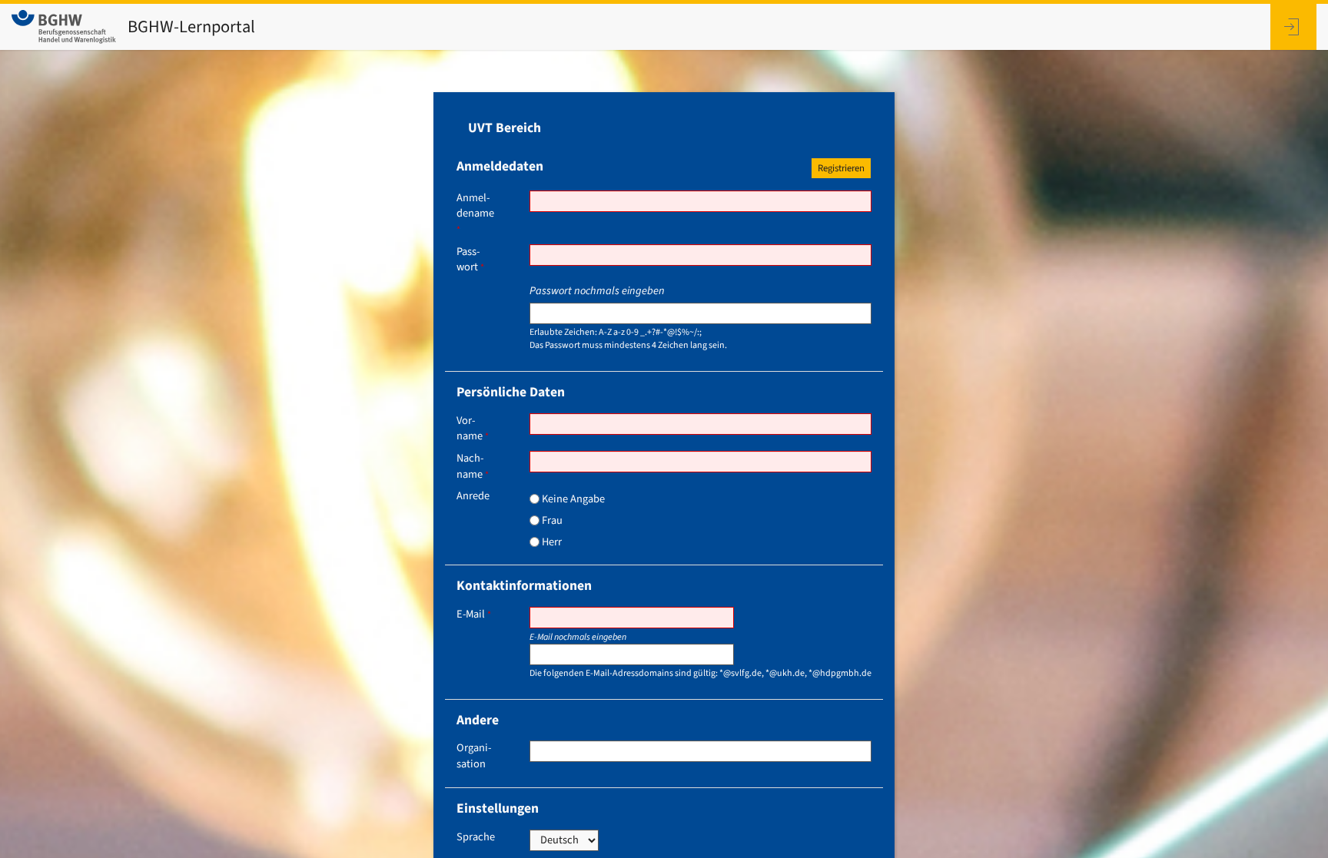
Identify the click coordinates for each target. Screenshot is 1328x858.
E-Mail (473, 614)
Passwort (470, 260)
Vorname (472, 429)
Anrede (473, 496)
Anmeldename (475, 213)
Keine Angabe (572, 499)
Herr (551, 542)
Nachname (472, 466)
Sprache (475, 837)
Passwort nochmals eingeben (597, 291)
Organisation (473, 756)
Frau (551, 520)
